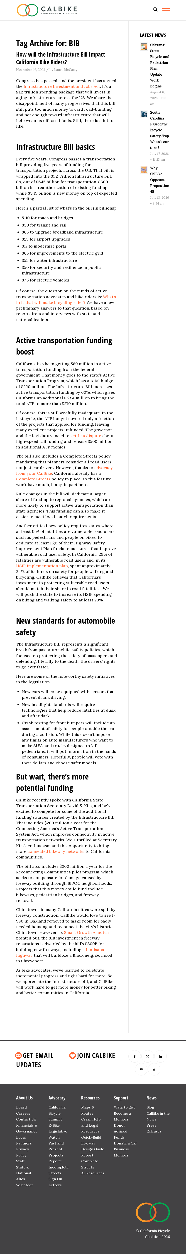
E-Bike (54, 1125)
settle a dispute (86, 435)
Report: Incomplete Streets (59, 1167)
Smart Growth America (86, 932)
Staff (20, 1161)
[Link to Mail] (141, 1069)
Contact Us (26, 1119)
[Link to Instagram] (154, 1069)
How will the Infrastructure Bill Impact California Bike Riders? (60, 58)
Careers (23, 1113)
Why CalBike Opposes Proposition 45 (159, 180)
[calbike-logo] (47, 10)
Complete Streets (33, 479)
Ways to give (125, 1107)
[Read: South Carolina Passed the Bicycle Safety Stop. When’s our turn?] (144, 114)
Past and (56, 1143)
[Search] (153, 10)
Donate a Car (125, 1143)
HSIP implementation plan (42, 565)
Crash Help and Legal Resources (90, 1125)
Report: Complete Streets (89, 1161)
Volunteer (24, 1185)
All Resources (92, 1173)
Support (121, 1098)
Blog (150, 1107)
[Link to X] (147, 1056)
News (152, 1098)
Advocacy (57, 1098)
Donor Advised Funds (120, 1131)
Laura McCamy (65, 69)
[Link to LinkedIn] (160, 1056)
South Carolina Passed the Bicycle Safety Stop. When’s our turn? (160, 130)
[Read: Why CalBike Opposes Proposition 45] (144, 170)
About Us (24, 1098)
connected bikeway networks (55, 851)
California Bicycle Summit (57, 1113)
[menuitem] (153, 10)
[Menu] (164, 10)
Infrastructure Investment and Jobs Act (62, 86)
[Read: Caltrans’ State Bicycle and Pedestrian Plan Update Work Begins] (144, 47)
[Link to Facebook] (134, 1056)
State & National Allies (23, 1173)
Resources (90, 1098)
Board (21, 1107)
